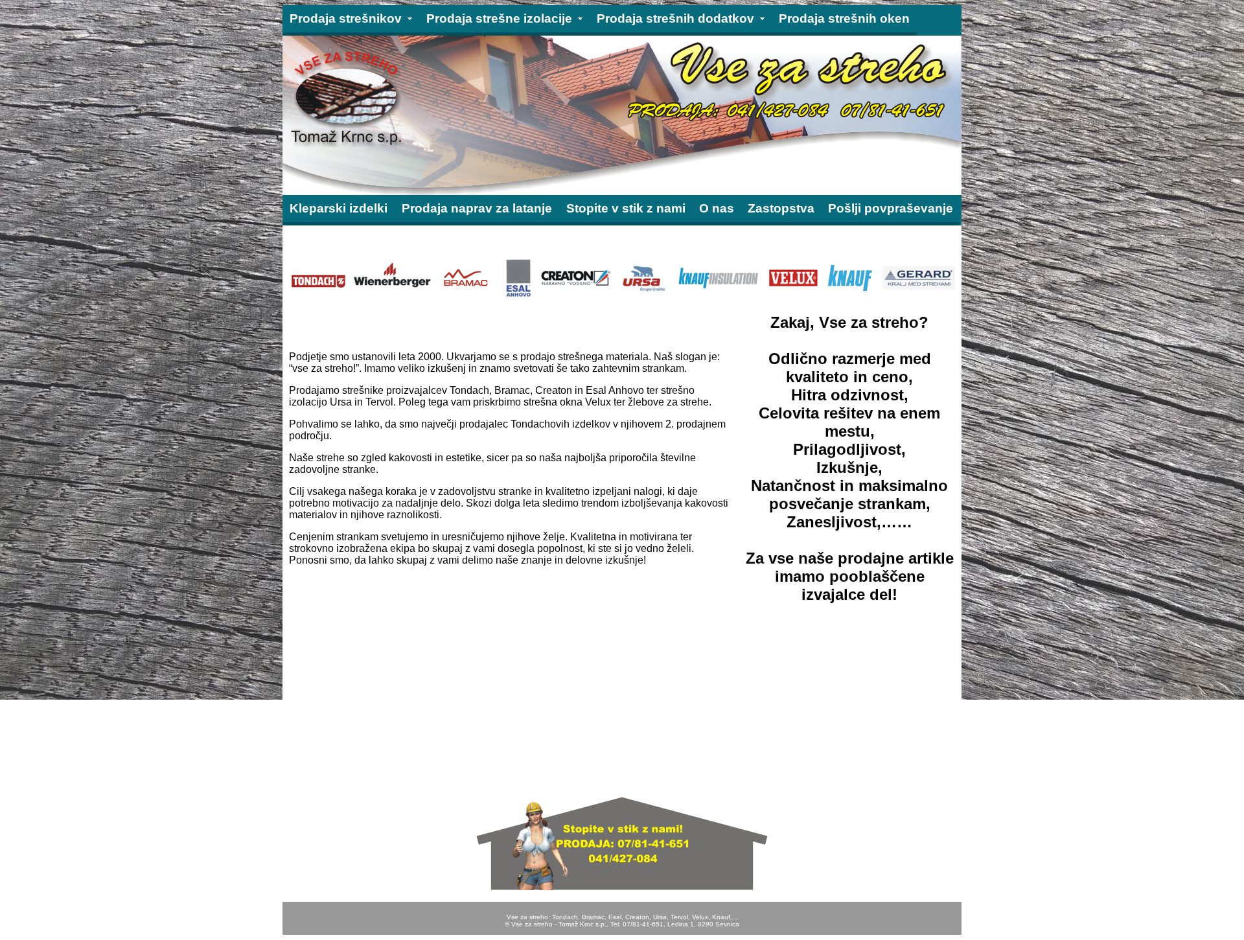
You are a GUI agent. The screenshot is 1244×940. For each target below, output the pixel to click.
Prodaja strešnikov (346, 18)
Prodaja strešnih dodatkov (675, 18)
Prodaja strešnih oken (844, 18)
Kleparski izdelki (338, 208)
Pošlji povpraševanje (890, 208)
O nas (716, 208)
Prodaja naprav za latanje (477, 208)
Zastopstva (781, 208)
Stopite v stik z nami (625, 208)
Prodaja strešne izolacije (499, 18)
